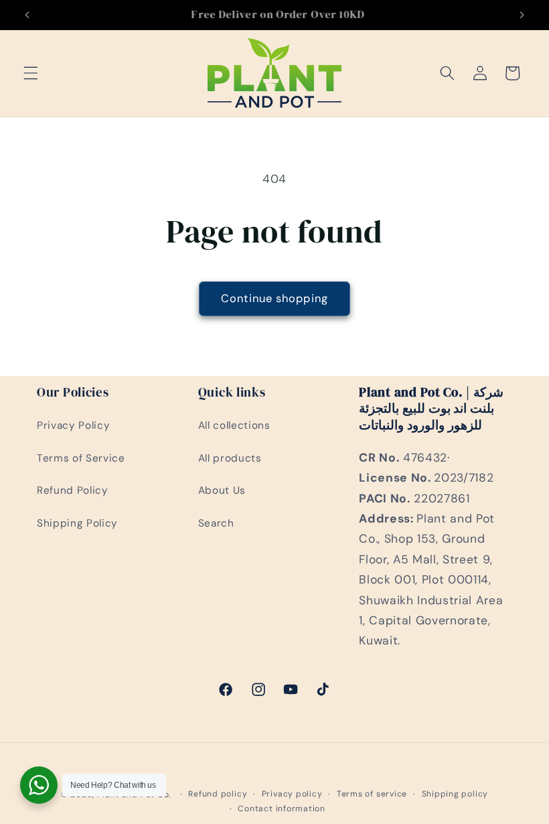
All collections (234, 425)
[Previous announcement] (27, 14)
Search (216, 523)
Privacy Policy (73, 425)
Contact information (281, 808)
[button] (31, 73)
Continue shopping (274, 298)
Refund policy (217, 793)
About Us (222, 490)
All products (230, 458)
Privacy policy (292, 793)
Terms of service (372, 793)
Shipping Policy (77, 523)
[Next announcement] (521, 14)
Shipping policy (455, 793)
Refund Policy (72, 490)
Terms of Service (81, 458)
